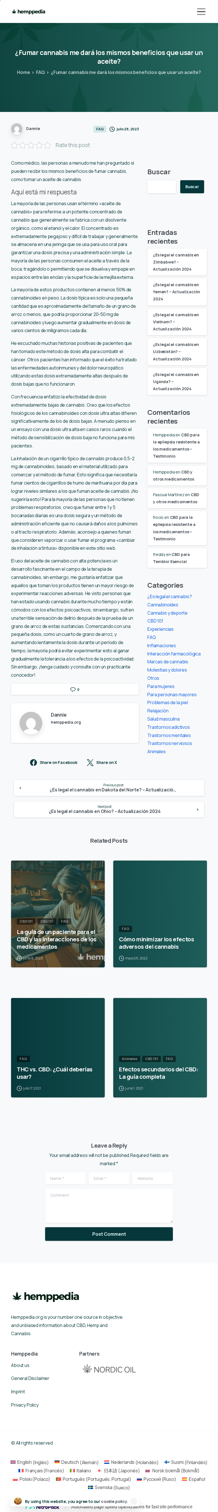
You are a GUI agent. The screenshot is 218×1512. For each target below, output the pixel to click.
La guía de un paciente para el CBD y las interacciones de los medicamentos (57, 939)
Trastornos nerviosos (169, 743)
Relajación (157, 711)
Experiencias (160, 629)
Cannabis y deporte (167, 613)
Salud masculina (163, 719)
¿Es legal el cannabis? (169, 596)
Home (23, 72)
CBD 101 (155, 621)
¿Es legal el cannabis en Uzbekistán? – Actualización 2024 (176, 351)
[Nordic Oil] (109, 1368)
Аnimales (156, 751)
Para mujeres (161, 686)
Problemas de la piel (167, 702)
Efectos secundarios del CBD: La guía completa (158, 1072)
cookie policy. (114, 1501)
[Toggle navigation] (201, 11)
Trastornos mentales (169, 735)
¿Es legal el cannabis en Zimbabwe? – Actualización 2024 (176, 262)
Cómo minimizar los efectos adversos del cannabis (156, 942)
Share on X (106, 762)
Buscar (159, 171)
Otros (153, 678)
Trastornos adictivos (168, 727)
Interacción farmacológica (174, 654)
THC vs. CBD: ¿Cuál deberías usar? (55, 1072)
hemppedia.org (66, 722)
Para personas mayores (172, 694)
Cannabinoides (162, 605)
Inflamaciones (161, 645)
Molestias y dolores (167, 670)
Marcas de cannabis (167, 662)
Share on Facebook (58, 762)
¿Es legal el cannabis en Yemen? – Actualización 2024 (176, 291)
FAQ (40, 72)
